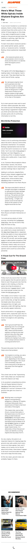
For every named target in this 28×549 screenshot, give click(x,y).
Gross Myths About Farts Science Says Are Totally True (6, 511)
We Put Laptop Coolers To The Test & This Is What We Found (6, 534)
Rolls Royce (20, 71)
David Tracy (5, 22)
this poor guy (12, 292)
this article (20, 151)
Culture (3, 7)
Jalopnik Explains (12, 7)
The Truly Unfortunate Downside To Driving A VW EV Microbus (20, 535)
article (19, 311)
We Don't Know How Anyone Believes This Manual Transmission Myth (21, 512)
